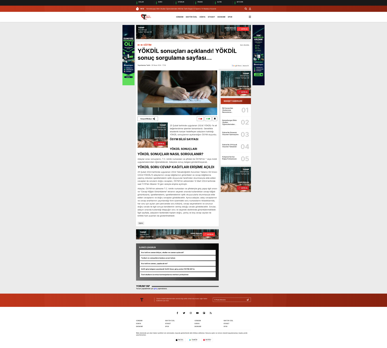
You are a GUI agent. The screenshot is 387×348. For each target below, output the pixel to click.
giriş (155, 289)
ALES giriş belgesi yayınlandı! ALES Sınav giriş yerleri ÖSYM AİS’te (168, 269)
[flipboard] (204, 313)
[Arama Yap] (245, 8)
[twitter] (184, 313)
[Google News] (240, 66)
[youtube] (197, 313)
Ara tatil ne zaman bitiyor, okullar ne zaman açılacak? (162, 252)
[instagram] (191, 313)
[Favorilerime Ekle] (215, 119)
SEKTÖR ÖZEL (191, 17)
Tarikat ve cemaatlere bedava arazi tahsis (158, 258)
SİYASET (211, 17)
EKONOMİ (221, 17)
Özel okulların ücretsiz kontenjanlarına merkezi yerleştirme (164, 275)
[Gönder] (248, 300)
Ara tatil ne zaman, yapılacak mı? (154, 264)
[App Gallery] (207, 340)
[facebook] (177, 313)
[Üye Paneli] (249, 8)
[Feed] (211, 313)
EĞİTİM (147, 45)
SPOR (230, 17)
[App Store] (179, 340)
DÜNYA (202, 17)
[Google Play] (193, 340)
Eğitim (141, 223)
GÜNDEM (179, 17)
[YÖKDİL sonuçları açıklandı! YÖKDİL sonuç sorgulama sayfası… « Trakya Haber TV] (147, 17)
